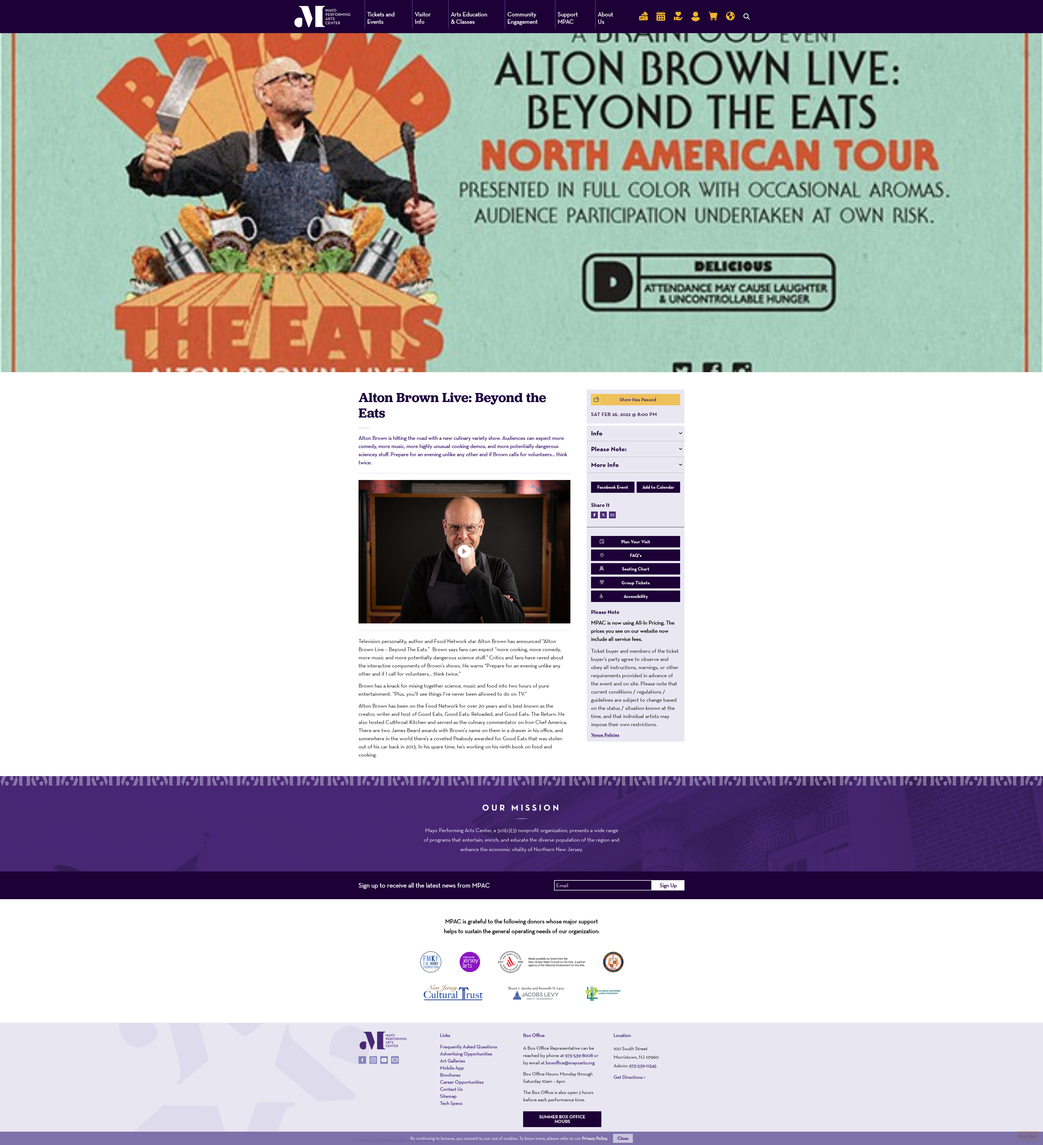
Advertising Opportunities (466, 1053)
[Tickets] (643, 16)
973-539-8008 (579, 1055)
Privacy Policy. (595, 1138)
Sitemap (448, 1096)
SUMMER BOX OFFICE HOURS (562, 1119)
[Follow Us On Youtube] (384, 1060)
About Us (605, 18)
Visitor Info (423, 18)
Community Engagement (522, 18)
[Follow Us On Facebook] (362, 1060)
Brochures (450, 1074)
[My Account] (695, 16)
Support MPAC (568, 18)
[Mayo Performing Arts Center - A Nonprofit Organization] (383, 1040)
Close (623, 1138)
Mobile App (452, 1067)
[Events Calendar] (660, 16)
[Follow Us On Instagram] (373, 1060)
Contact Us (451, 1089)
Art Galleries (452, 1060)
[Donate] (678, 16)
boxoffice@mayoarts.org (570, 1062)
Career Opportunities (461, 1082)
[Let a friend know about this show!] (612, 515)
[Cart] (713, 16)
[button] (635, 433)
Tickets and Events (381, 18)
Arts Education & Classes (469, 18)
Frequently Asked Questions (468, 1046)
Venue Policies (605, 735)
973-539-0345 (642, 1065)
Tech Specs (451, 1103)
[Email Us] (395, 1060)
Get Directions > (629, 1077)
